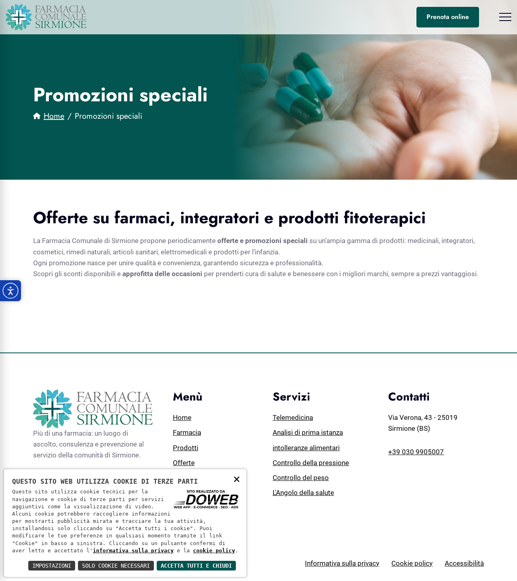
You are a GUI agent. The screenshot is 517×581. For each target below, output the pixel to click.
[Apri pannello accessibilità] (10, 290)
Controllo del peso (301, 478)
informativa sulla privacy (133, 550)
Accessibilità (464, 563)
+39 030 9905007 (416, 452)
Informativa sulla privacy (342, 563)
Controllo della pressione (311, 463)
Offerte (184, 463)
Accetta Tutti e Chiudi (196, 565)
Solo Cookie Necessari (116, 565)
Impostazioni (51, 565)
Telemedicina (293, 417)
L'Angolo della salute (303, 493)
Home (54, 116)
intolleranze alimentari (306, 448)
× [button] (236, 479)
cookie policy (214, 550)
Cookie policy (412, 563)
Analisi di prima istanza (308, 432)
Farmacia (187, 432)
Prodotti (185, 448)
